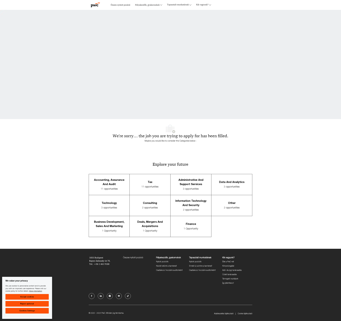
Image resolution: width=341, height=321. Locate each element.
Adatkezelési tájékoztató (224, 314)
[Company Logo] (95, 5)
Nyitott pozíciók (162, 262)
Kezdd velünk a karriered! (166, 266)
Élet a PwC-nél (228, 262)
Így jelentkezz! (228, 283)
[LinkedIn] (101, 296)
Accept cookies (27, 297)
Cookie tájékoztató (245, 314)
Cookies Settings (27, 311)
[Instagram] (110, 296)
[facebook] (92, 296)
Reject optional (27, 304)
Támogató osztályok (230, 279)
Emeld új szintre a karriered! (200, 266)
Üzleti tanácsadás (229, 275)
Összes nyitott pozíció (120, 5)
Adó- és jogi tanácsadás (232, 270)
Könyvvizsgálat (228, 266)
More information (35, 291)
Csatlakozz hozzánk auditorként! (169, 270)
